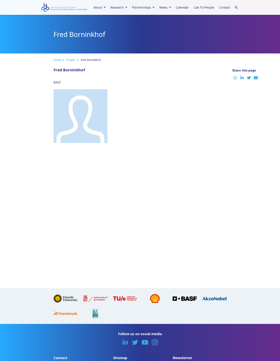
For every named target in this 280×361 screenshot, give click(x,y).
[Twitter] (135, 342)
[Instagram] (154, 342)
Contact (224, 7)
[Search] (236, 7)
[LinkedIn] (125, 342)
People (71, 60)
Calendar (182, 7)
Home (57, 60)
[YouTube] (145, 342)
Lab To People (204, 7)
